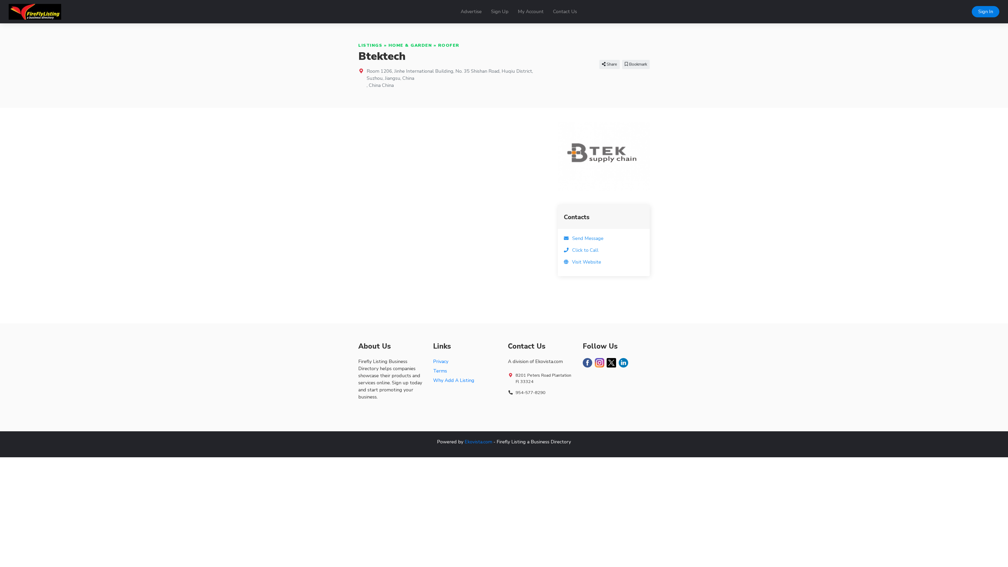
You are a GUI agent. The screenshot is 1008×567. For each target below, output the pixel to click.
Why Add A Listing (453, 380)
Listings (370, 45)
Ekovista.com (478, 442)
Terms (440, 371)
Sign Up (499, 11)
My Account (531, 11)
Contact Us (565, 11)
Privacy (440, 361)
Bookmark (637, 64)
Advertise (471, 11)
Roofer (448, 45)
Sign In (985, 11)
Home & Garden (410, 45)
